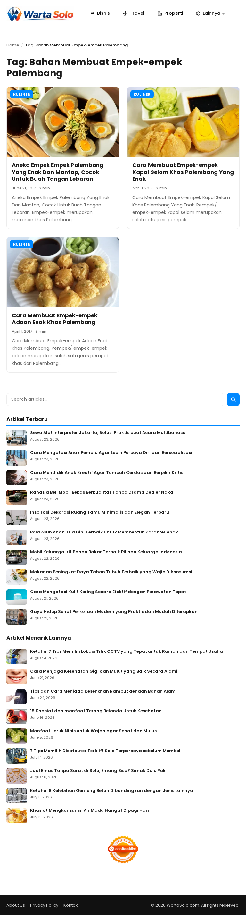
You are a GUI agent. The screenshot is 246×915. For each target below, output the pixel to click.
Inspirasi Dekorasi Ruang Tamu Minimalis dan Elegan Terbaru (99, 512)
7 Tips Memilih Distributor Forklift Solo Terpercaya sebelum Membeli (106, 751)
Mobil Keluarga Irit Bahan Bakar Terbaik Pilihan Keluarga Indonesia (106, 552)
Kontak (70, 905)
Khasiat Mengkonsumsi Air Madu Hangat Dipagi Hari (89, 810)
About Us (15, 905)
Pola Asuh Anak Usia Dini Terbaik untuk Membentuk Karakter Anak (104, 532)
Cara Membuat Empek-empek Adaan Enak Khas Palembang (54, 319)
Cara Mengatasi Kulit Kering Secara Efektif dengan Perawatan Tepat (108, 592)
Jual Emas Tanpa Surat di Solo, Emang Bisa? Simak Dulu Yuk (98, 771)
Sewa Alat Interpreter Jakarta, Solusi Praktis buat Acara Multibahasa (108, 433)
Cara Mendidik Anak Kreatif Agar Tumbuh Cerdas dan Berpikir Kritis (106, 472)
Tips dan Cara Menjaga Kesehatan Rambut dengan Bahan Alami (103, 691)
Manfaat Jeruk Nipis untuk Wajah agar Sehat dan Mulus (93, 731)
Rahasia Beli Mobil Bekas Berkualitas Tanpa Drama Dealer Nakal (102, 492)
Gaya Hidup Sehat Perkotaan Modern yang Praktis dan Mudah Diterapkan (114, 612)
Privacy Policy (44, 905)
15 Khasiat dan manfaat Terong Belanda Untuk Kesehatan (96, 711)
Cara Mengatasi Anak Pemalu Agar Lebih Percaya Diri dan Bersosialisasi (111, 453)
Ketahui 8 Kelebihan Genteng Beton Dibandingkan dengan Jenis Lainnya (111, 790)
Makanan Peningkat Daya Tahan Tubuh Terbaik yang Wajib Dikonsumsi (111, 572)
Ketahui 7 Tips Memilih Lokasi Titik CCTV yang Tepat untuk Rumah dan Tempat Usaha (126, 651)
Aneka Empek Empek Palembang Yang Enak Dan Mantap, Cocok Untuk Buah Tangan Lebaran (57, 172)
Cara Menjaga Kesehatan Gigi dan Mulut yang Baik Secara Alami (103, 671)
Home (12, 45)
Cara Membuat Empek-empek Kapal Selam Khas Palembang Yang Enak (183, 172)
